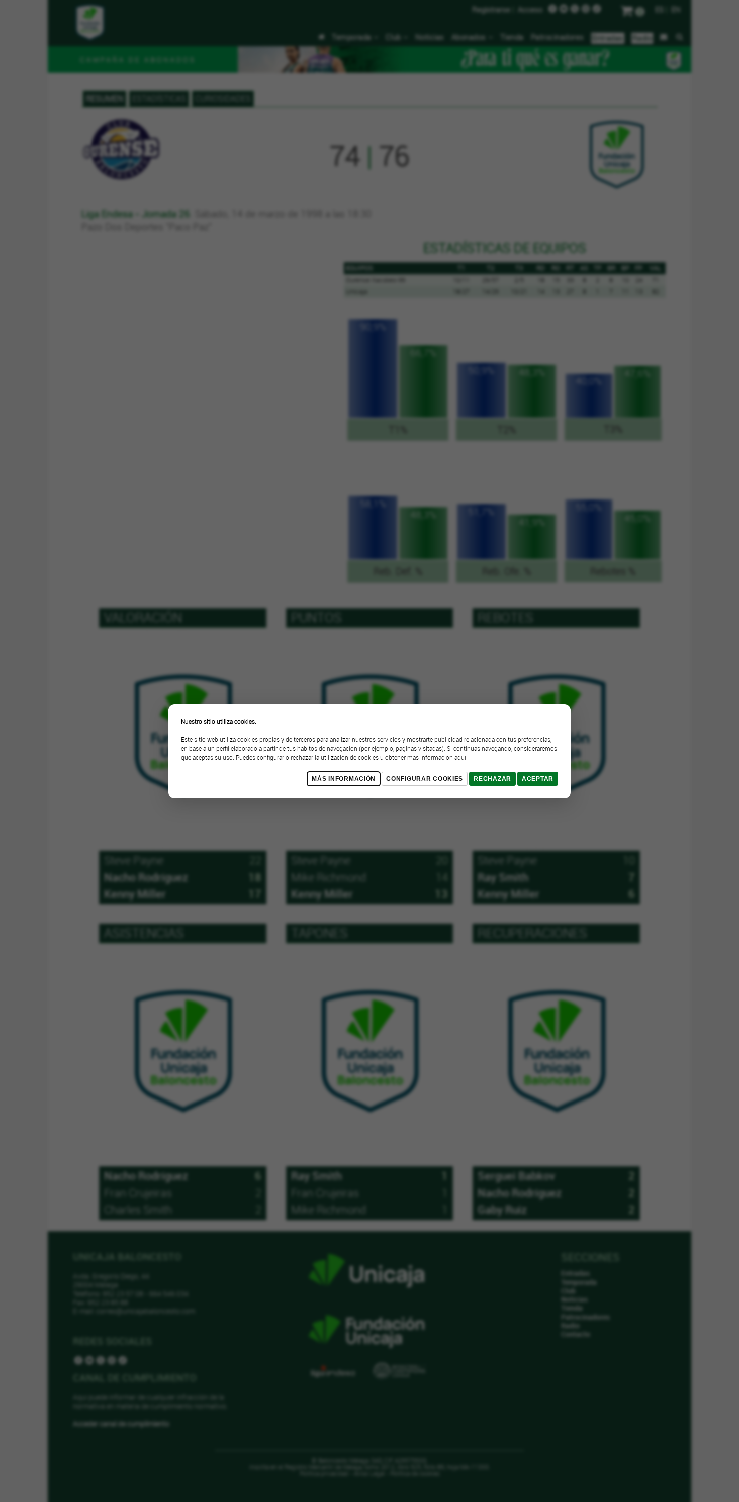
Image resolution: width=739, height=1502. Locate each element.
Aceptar (537, 778)
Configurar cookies (424, 778)
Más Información (344, 778)
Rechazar (492, 778)
